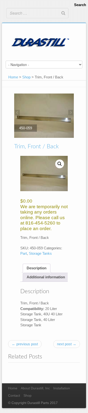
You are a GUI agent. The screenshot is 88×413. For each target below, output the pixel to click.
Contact (14, 395)
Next (70, 113)
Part (23, 253)
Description (36, 268)
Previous (18, 113)
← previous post (25, 344)
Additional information (46, 277)
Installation (61, 388)
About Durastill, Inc (35, 388)
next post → (66, 344)
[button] (59, 164)
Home (13, 77)
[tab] (36, 268)
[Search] (63, 13)
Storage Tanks (40, 253)
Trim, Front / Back (36, 147)
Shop (26, 77)
